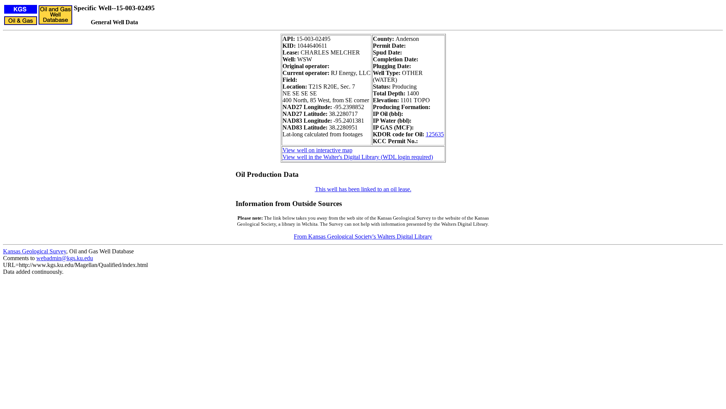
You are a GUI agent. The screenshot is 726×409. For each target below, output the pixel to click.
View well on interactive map (317, 150)
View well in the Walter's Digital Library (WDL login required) (357, 157)
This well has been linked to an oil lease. (363, 189)
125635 (435, 134)
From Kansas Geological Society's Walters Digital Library (363, 236)
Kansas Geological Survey (34, 251)
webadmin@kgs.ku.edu (64, 258)
